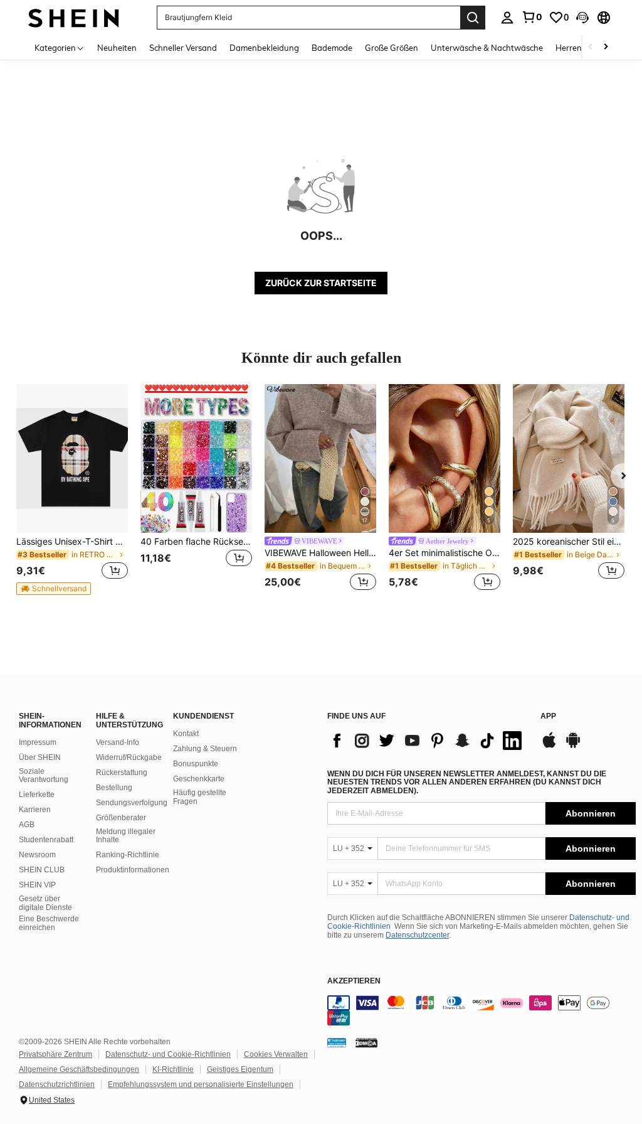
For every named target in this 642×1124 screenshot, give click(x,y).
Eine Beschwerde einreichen (49, 923)
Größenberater (121, 817)
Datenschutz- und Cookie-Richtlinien (168, 1054)
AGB (26, 824)
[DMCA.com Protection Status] (366, 1042)
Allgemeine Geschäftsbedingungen (79, 1069)
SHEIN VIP (37, 884)
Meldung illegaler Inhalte (125, 836)
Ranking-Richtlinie (127, 854)
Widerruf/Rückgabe (129, 757)
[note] (53, 588)
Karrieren (35, 809)
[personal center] (507, 17)
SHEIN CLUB (42, 869)
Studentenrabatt (46, 839)
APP (548, 716)
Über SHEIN (40, 757)
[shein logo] (73, 17)
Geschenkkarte (198, 778)
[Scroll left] (590, 47)
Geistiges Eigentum (240, 1069)
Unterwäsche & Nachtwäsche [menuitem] (487, 48)
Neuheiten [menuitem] (117, 48)
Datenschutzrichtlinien (57, 1084)
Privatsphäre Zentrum (55, 1054)
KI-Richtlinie (173, 1069)
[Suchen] (472, 17)
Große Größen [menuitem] (391, 48)
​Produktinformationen (132, 869)
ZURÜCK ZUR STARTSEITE (321, 282)
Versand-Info (117, 742)
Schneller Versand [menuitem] (183, 48)
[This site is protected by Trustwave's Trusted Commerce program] (336, 1042)
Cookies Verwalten (276, 1054)
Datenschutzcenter (417, 935)
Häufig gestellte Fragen (199, 797)
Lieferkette (37, 794)
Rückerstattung (121, 772)
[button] (582, 17)
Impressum (37, 742)
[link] (531, 16)
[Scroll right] (605, 47)
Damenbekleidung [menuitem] (264, 48)
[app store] (549, 746)
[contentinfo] (481, 1010)
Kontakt (186, 733)
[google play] (573, 746)
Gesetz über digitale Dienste (45, 903)
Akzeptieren (354, 981)
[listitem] (72, 489)
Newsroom (37, 854)
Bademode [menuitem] (332, 48)
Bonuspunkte (195, 763)
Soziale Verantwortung (43, 775)
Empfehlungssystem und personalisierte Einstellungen (200, 1084)
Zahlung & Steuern (205, 748)
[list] (427, 740)
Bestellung (114, 787)
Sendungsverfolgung (131, 802)
